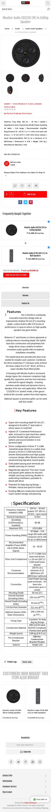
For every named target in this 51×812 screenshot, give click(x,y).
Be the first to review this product (18, 113)
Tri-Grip (21, 484)
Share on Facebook (20, 202)
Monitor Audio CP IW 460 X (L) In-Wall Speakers (38, 711)
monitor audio (26, 662)
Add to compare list (29, 186)
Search (48, 9)
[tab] (25, 287)
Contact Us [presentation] (25, 303)
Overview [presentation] (25, 287)
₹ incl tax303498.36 (29, 270)
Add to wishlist (22, 186)
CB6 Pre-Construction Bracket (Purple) (37, 639)
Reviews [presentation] (25, 295)
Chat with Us (41, 799)
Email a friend (36, 186)
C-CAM (40, 446)
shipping (44, 808)
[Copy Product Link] (15, 186)
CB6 (18, 491)
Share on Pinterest (31, 202)
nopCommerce (30, 802)
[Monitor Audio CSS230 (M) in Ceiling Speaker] (11, 236)
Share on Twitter (25, 202)
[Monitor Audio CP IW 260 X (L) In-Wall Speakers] (11, 262)
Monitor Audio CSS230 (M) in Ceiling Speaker (12, 711)
